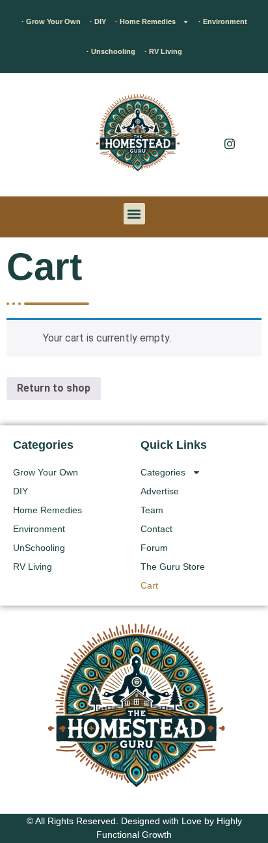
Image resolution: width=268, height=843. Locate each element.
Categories (163, 472)
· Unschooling (111, 51)
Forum (154, 547)
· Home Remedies (145, 21)
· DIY (98, 21)
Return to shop (53, 388)
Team (152, 510)
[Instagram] (229, 143)
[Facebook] (229, 117)
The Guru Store (173, 566)
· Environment (222, 21)
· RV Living (163, 51)
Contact (156, 529)
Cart (149, 585)
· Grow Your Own (51, 21)
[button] (29, 138)
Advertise (160, 491)
